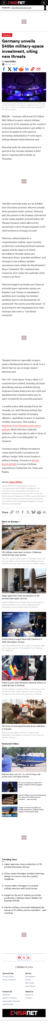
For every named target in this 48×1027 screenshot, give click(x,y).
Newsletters (30, 976)
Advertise (6, 994)
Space (7, 34)
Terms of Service (9, 979)
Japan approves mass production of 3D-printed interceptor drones (21, 597)
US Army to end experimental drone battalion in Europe (23, 727)
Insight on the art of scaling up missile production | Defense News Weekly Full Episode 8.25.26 (31, 809)
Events (28, 979)
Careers (28, 997)
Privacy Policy (8, 976)
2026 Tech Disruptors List (21, 8)
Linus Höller (10, 61)
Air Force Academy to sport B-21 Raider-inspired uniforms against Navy (30, 784)
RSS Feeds (29, 982)
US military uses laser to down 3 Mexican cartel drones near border (21, 553)
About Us (29, 994)
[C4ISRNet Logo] (16, 2)
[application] (24, 759)
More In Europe (10, 521)
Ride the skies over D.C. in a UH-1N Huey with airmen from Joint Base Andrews (21, 775)
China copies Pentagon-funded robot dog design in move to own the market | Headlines (24, 876)
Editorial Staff (7, 1004)
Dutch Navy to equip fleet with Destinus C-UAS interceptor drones (22, 640)
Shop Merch (30, 986)
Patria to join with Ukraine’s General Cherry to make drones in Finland (24, 684)
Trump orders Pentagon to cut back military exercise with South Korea (21, 887)
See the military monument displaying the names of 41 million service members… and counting (32, 797)
